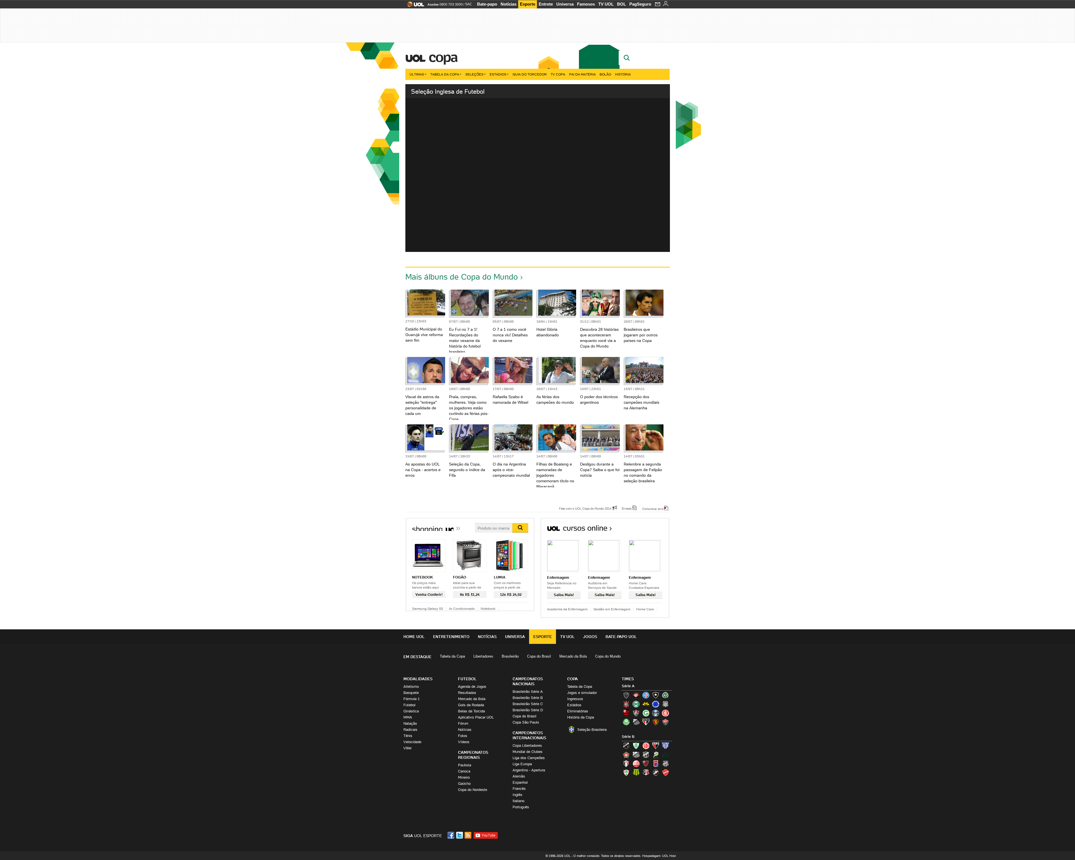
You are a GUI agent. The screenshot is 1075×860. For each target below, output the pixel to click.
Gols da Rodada (471, 705)
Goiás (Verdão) (645, 712)
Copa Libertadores (527, 745)
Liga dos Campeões (529, 757)
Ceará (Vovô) (645, 754)
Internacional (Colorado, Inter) (665, 712)
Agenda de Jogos (472, 686)
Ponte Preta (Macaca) (665, 763)
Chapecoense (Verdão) (665, 695)
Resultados (467, 692)
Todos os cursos (651, 530)
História (623, 74)
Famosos (586, 4)
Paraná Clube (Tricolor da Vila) (655, 763)
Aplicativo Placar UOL (476, 717)
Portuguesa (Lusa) (626, 772)
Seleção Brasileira (592, 729)
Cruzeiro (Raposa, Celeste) (655, 704)
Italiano (518, 800)
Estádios (498, 74)
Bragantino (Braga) (636, 754)
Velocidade (412, 741)
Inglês (517, 794)
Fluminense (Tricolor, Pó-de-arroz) (636, 712)
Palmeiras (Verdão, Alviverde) (626, 721)
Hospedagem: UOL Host (659, 856)
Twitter (460, 835)
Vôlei (407, 748)
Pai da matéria (582, 74)
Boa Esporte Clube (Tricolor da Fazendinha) (626, 754)
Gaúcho (464, 783)
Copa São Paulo (526, 722)
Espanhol (520, 782)
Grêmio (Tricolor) (655, 712)
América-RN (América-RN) (645, 745)
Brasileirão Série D (528, 710)
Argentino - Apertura (529, 770)
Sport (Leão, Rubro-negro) (655, 721)
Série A (628, 686)
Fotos (462, 735)
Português (521, 807)
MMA (407, 717)
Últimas (417, 74)
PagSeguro (640, 4)
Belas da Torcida (471, 711)
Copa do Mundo (608, 656)
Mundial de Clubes (528, 751)
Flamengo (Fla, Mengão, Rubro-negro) (626, 712)
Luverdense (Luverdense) (655, 754)
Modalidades (418, 678)
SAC (468, 4)
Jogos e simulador (582, 692)
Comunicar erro (652, 508)
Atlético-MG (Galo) (626, 695)
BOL (621, 4)
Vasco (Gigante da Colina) (655, 772)
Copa (443, 57)
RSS (468, 835)
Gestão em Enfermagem (611, 609)
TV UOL (606, 4)
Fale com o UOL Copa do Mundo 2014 (585, 508)
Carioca (464, 771)
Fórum (463, 723)
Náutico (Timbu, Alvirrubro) (636, 763)
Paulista (464, 765)
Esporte (527, 4)
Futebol (409, 705)
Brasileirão (510, 656)
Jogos (590, 636)
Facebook (451, 835)
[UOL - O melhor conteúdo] (413, 6)
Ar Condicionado (462, 608)
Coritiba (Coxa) (636, 704)
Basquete (411, 692)
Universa (565, 4)
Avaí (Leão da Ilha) (665, 745)
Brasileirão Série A (528, 691)
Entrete (546, 4)
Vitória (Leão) (665, 721)
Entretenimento (451, 636)
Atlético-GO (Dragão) (655, 745)
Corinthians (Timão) (626, 704)
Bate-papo (487, 4)
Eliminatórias (577, 711)
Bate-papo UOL (621, 636)
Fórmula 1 (411, 698)
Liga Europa (522, 764)
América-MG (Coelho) (636, 745)
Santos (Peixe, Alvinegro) (636, 721)
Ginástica (411, 711)
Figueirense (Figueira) (665, 704)
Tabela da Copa (444, 74)
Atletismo (411, 686)
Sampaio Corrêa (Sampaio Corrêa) (636, 772)
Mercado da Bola (573, 656)
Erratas (627, 508)
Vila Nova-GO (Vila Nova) (665, 772)
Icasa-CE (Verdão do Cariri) (665, 754)
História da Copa (580, 717)
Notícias (509, 4)
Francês (519, 788)
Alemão (519, 776)
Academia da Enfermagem (567, 609)
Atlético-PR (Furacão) (636, 695)
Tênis (407, 735)
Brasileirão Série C (528, 703)
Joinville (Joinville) (626, 763)
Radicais (410, 729)
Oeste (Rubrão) (645, 763)
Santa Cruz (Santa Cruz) (645, 772)
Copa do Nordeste (472, 789)
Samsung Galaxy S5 (427, 608)
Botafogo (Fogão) (655, 695)
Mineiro (464, 777)
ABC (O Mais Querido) (626, 745)
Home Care (645, 609)
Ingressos (575, 698)
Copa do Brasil (539, 656)
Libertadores (483, 656)
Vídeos (463, 741)
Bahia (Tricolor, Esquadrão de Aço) (645, 695)
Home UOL (414, 636)
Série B (628, 736)
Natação (410, 723)
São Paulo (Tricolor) (645, 721)
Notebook (488, 608)
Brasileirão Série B (528, 697)
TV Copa (558, 74)
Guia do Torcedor (530, 74)
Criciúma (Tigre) (645, 704)
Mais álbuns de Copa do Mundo (461, 277)
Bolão (605, 74)
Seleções (474, 74)
